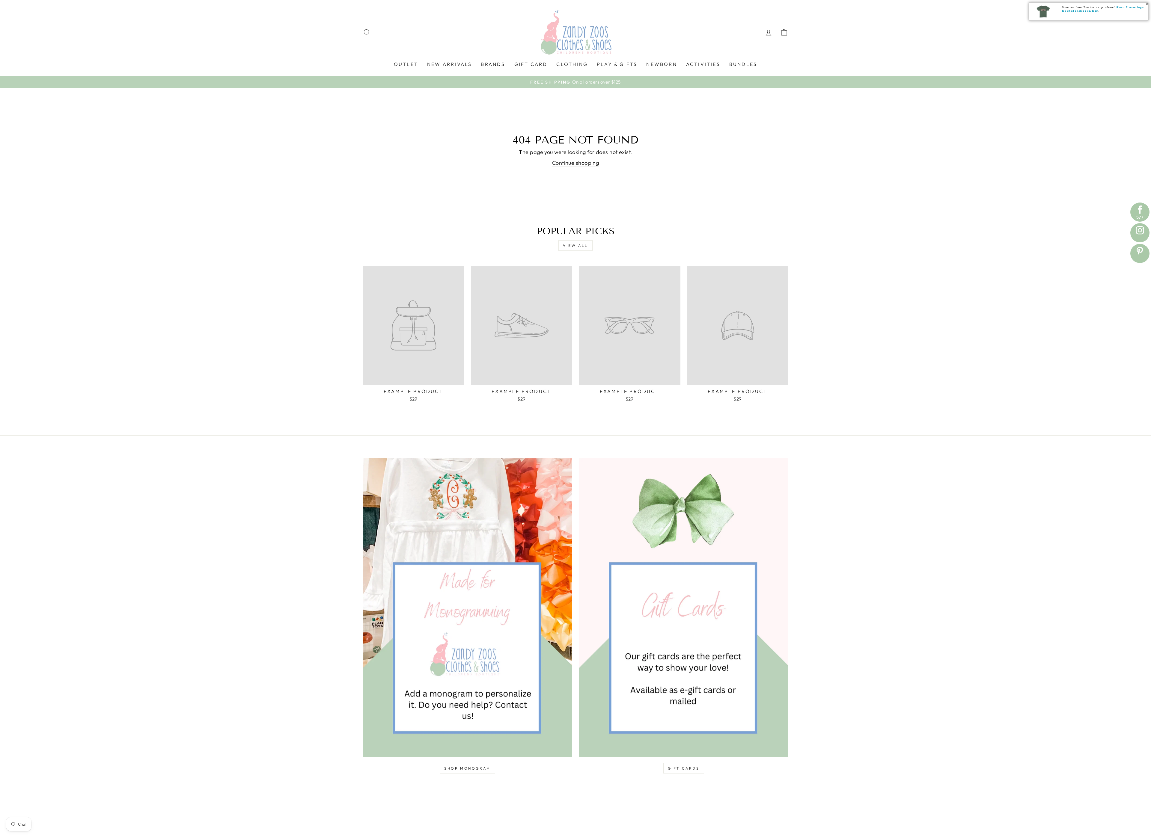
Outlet (406, 64)
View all (575, 245)
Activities (703, 64)
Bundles (743, 64)
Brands (493, 64)
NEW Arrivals (449, 64)
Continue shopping (575, 162)
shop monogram (467, 768)
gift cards (684, 768)
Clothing (572, 64)
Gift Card (531, 64)
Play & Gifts (617, 64)
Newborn (661, 64)
